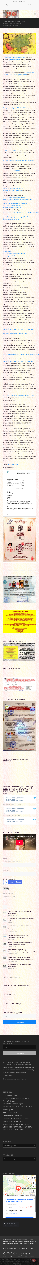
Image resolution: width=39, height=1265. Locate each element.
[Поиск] (30, 14)
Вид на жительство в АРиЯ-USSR (16, 1098)
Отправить (7, 1079)
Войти (30, 5)
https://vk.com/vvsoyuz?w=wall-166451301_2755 (18, 361)
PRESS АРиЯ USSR (10, 1095)
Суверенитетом (14, 60)
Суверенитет (22, 75)
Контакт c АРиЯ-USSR (19, 1)
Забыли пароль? (9, 896)
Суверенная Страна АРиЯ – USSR (14, 57)
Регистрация (19, 8)
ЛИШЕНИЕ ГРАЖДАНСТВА (11, 150)
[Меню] (35, 14)
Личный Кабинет (9, 1101)
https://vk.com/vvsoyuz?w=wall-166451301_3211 (18, 334)
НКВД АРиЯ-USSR (10, 1112)
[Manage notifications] (34, 1260)
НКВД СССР (16, 171)
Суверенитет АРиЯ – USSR (14, 21)
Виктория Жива (13, 464)
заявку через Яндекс (18, 1079)
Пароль (5, 870)
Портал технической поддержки (16, 5)
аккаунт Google (15, 882)
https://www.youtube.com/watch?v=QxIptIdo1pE (18, 161)
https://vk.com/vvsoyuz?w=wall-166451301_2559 (18, 395)
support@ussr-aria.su (18, 1072)
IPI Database (7, 251)
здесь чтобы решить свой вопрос (21, 1067)
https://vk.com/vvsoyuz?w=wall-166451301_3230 (18, 329)
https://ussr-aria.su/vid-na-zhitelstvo (15, 203)
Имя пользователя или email (12, 861)
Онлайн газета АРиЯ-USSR (13, 1115)
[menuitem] (18, 1)
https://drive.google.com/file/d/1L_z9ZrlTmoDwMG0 (20, 212)
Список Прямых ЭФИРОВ (11, 977)
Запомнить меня (10, 885)
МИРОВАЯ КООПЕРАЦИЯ (13, 1104)
